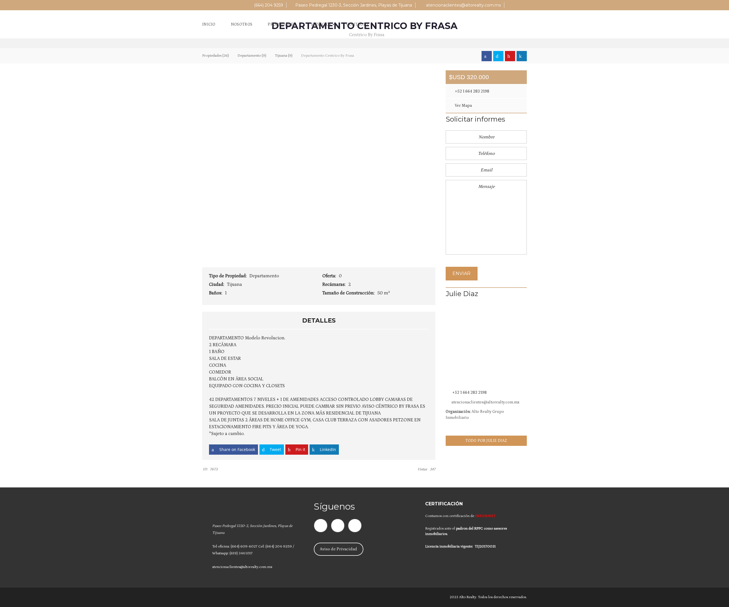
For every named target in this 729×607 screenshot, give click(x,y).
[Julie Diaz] (486, 345)
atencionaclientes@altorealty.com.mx (463, 5)
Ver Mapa (463, 105)
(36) (215, 56)
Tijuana (235, 284)
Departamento (264, 275)
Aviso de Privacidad (338, 549)
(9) (251, 56)
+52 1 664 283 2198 (471, 91)
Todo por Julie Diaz (486, 440)
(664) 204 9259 (268, 5)
